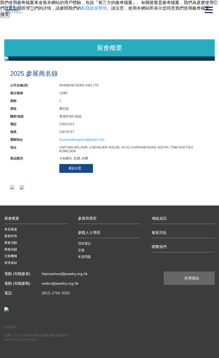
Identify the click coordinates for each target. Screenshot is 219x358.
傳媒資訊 (159, 218)
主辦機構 (10, 256)
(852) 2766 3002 (56, 293)
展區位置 (74, 168)
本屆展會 (10, 229)
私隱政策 (10, 327)
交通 (81, 250)
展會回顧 (10, 249)
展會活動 (10, 243)
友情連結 (10, 263)
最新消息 (159, 232)
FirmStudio (29, 339)
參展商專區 (87, 218)
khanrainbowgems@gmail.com (81, 140)
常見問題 (84, 257)
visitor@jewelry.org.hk (60, 283)
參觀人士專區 (89, 232)
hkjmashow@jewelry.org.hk (65, 274)
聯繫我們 (159, 247)
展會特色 (10, 236)
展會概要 (11, 218)
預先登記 (84, 243)
